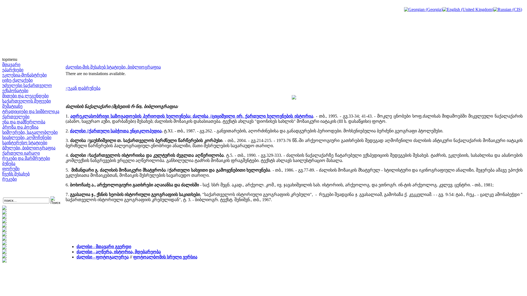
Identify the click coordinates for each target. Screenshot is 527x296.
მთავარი (11, 64)
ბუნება (8, 163)
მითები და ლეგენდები (25, 95)
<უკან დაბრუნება (83, 88)
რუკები (9, 179)
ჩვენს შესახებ (16, 174)
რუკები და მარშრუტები (26, 158)
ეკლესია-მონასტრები (24, 75)
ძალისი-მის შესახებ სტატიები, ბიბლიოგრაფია (113, 67)
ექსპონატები (15, 90)
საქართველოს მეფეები (26, 101)
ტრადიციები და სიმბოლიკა (30, 111)
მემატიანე (12, 106)
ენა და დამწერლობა (23, 121)
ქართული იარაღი (21, 153)
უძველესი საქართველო (27, 85)
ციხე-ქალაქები (17, 80)
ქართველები (15, 116)
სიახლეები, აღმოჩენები (26, 137)
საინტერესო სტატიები (24, 142)
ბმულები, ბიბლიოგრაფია (28, 148)
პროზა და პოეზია (20, 127)
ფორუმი (10, 168)
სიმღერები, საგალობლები (30, 132)
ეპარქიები (12, 69)
